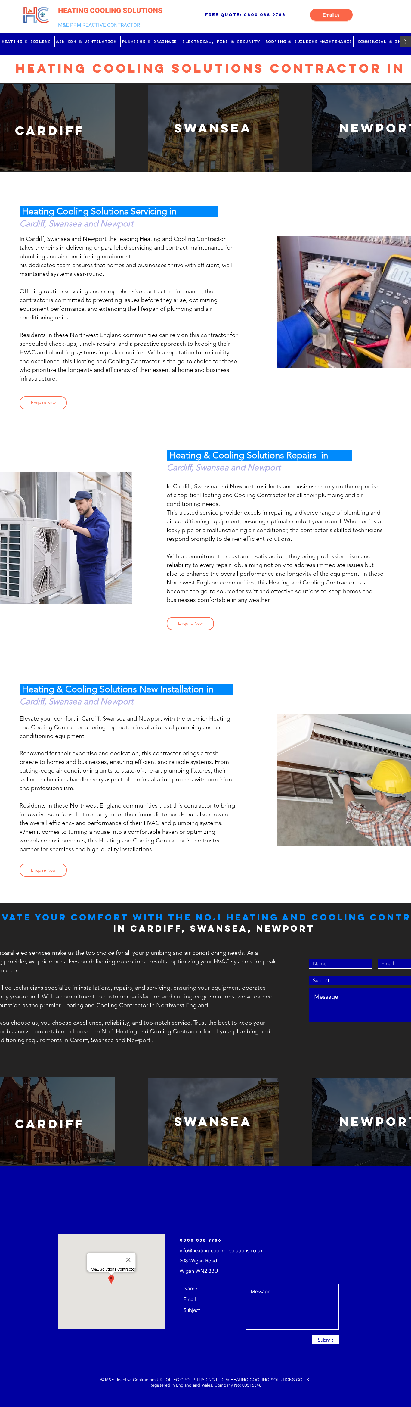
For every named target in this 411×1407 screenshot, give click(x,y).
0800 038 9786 (265, 14)
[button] (26, 41)
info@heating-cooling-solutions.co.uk (221, 1250)
